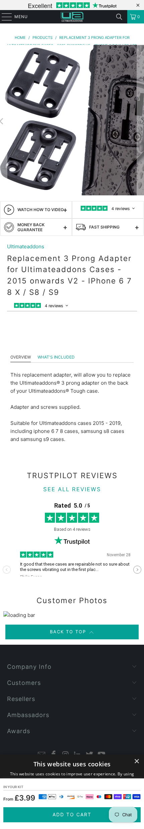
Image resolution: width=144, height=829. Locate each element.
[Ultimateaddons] (72, 16)
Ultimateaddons (25, 246)
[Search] (119, 16)
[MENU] (3, 16)
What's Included (56, 357)
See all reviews (72, 489)
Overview (20, 357)
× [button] (136, 761)
